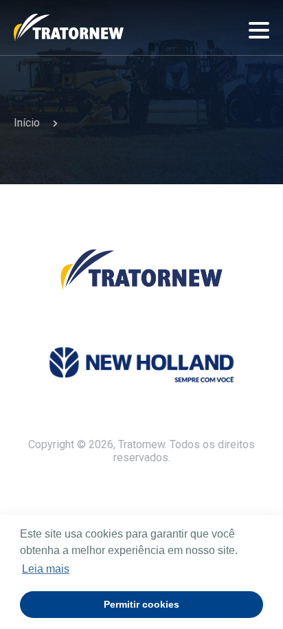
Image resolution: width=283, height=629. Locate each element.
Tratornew (69, 27)
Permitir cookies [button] (141, 604)
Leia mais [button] (45, 569)
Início (27, 122)
